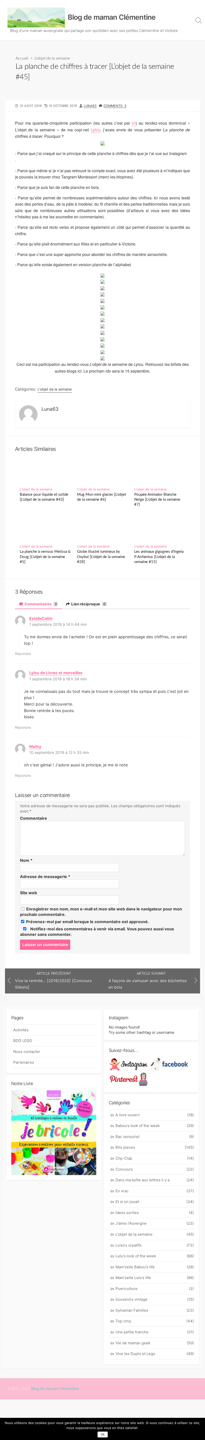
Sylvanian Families (155, 1310)
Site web (28, 892)
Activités (20, 1030)
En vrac (155, 1191)
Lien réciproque (88, 604)
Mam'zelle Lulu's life (155, 1277)
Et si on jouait (155, 1201)
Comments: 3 (115, 106)
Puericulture (155, 1288)
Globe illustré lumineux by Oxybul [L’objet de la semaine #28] (101, 556)
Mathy (35, 746)
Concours (155, 1169)
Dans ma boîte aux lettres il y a (155, 1180)
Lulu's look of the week (155, 1256)
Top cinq (155, 1321)
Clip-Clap (155, 1158)
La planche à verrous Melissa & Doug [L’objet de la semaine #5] (45, 556)
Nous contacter (26, 1051)
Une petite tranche (155, 1332)
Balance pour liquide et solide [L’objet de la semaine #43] (44, 497)
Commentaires (40, 604)
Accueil (22, 58)
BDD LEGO (22, 1040)
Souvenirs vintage (155, 1299)
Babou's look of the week (155, 1125)
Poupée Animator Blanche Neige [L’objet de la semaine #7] (157, 499)
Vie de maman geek (155, 1343)
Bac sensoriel (155, 1136)
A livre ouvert (155, 1115)
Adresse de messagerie (45, 876)
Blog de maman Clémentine (55, 1389)
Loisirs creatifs (155, 1245)
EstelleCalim (40, 618)
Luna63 (90, 106)
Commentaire (33, 818)
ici (134, 123)
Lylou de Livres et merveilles (55, 672)
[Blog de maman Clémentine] (36, 17)
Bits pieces (155, 1147)
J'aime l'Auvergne (155, 1223)
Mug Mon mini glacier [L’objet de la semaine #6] (101, 497)
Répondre (23, 653)
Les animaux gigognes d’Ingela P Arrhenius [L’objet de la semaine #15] (159, 556)
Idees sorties (155, 1212)
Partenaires (23, 1062)
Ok (102, 1434)
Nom (26, 860)
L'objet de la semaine (52, 58)
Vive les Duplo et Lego (155, 1353)
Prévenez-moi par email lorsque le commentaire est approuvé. (87, 921)
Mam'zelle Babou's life (155, 1267)
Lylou (95, 130)
